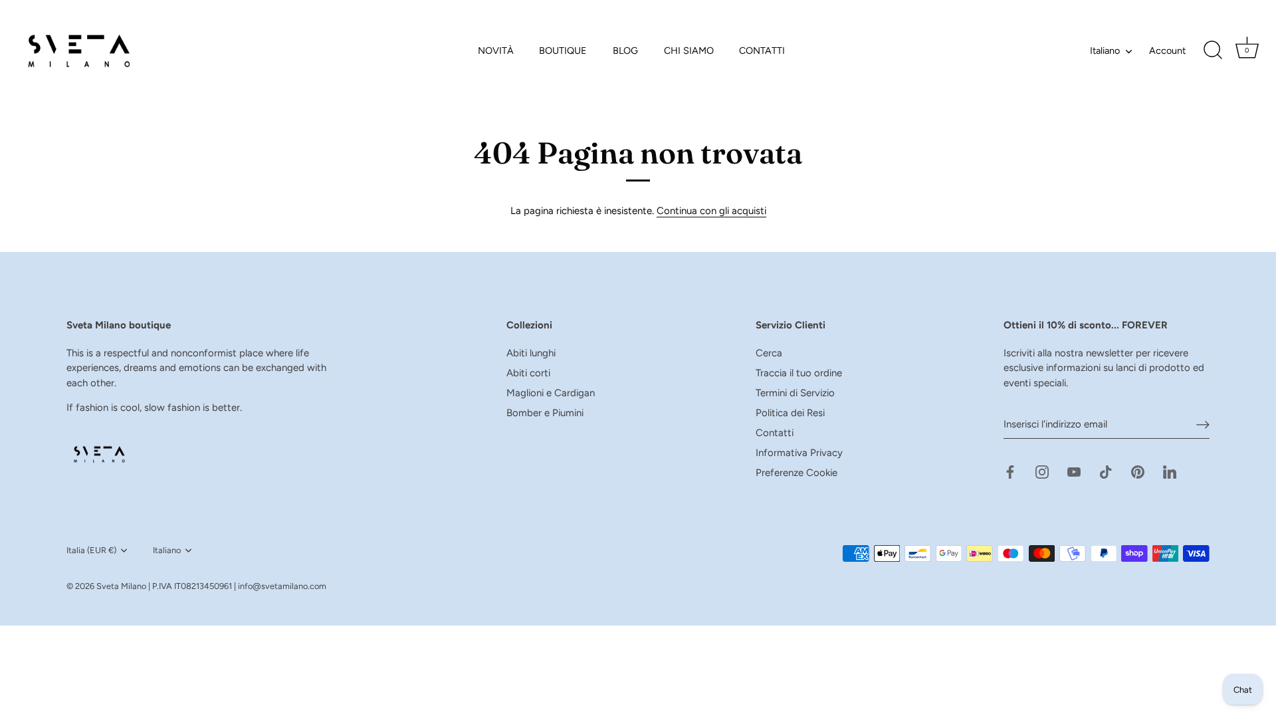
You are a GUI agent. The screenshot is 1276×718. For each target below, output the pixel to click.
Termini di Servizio (795, 393)
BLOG (625, 51)
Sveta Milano (121, 586)
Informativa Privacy (799, 453)
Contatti (775, 433)
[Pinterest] (1137, 471)
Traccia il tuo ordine (799, 373)
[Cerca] (1212, 50)
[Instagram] (1042, 471)
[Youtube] (1074, 471)
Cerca (769, 353)
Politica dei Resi (790, 413)
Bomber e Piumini (545, 413)
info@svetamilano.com (282, 586)
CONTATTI (762, 51)
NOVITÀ (496, 51)
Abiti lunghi (531, 353)
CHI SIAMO (689, 51)
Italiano (1105, 51)
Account (1167, 51)
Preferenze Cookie (796, 473)
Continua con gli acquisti (711, 211)
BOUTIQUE (563, 51)
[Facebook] (1010, 471)
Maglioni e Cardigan (550, 393)
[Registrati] (1203, 424)
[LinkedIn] (1169, 471)
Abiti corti (528, 373)
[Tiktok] (1106, 471)
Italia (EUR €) (91, 550)
